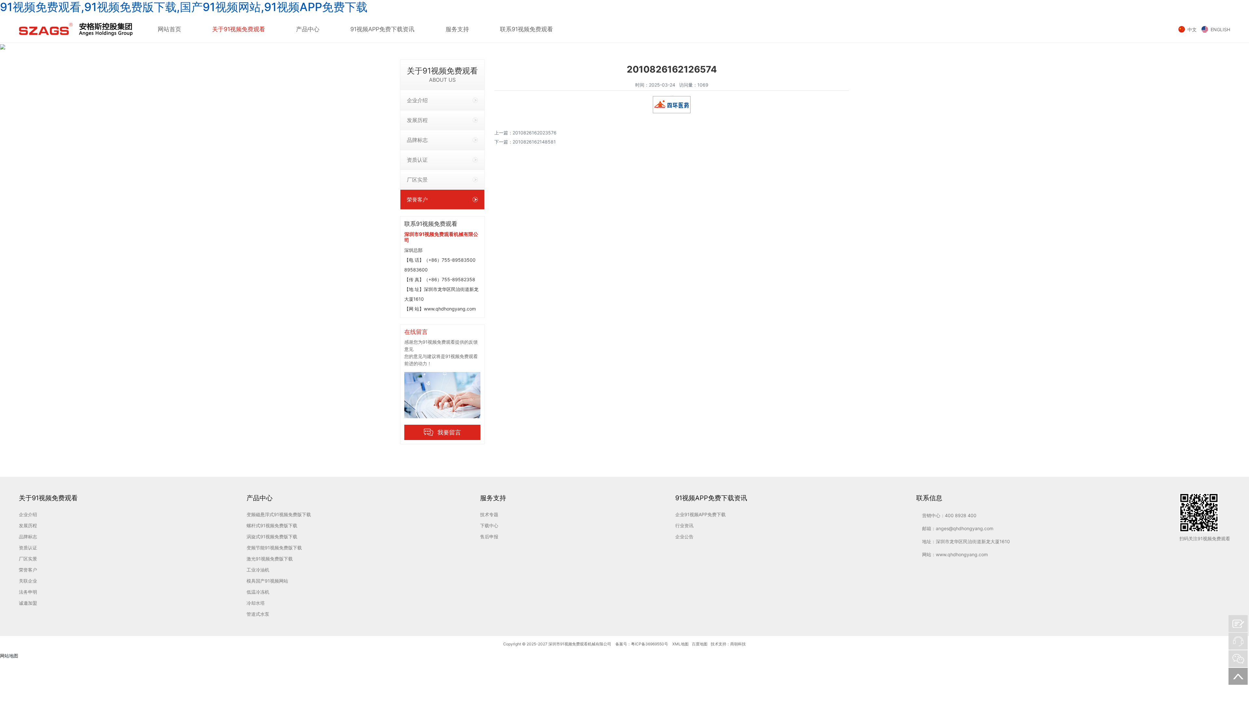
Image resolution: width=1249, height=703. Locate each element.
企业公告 (684, 536)
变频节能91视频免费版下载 (274, 547)
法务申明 (28, 592)
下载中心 (489, 525)
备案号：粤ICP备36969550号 (641, 643)
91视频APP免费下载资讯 (382, 29)
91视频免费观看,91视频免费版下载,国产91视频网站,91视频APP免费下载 (184, 7)
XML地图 (680, 643)
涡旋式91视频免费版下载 (272, 536)
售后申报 (489, 536)
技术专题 (489, 514)
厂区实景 (417, 179)
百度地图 (699, 643)
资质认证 (417, 160)
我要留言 (449, 432)
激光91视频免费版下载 (270, 558)
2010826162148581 (534, 142)
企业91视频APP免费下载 (700, 514)
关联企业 (28, 581)
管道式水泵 (258, 614)
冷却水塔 (256, 603)
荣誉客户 (417, 199)
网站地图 (9, 655)
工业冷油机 (258, 569)
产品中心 (307, 29)
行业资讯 (684, 525)
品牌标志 (417, 140)
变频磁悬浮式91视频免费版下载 (279, 514)
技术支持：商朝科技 (728, 643)
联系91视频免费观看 (526, 29)
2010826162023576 (535, 132)
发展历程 (417, 120)
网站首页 (169, 29)
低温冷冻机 (258, 592)
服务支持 (457, 29)
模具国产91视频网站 (267, 581)
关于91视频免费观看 (238, 29)
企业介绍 (417, 100)
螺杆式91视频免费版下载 (272, 525)
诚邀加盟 (28, 603)
